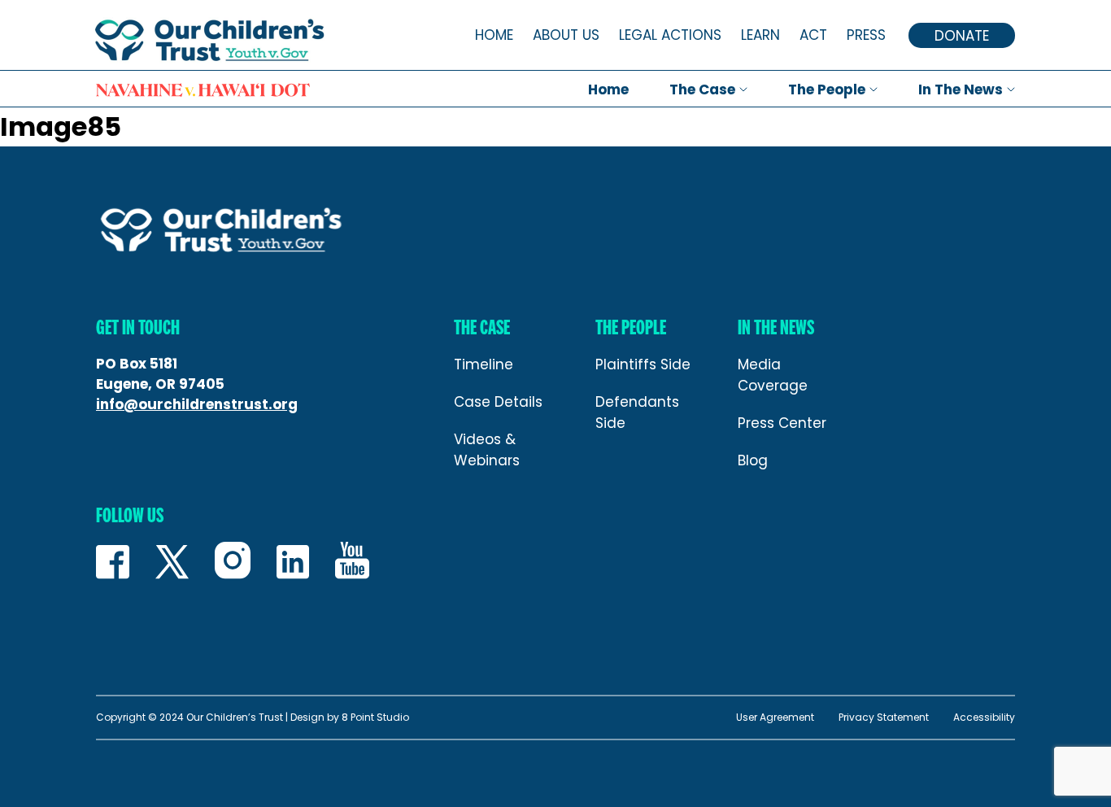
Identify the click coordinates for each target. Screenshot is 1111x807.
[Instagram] (233, 563)
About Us (566, 35)
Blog (753, 460)
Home (494, 35)
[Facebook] (112, 565)
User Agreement (775, 717)
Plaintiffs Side (643, 364)
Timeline (483, 364)
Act (813, 35)
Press (866, 35)
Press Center (782, 423)
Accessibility (984, 717)
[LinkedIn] (293, 565)
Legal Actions (670, 35)
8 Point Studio (375, 717)
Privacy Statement (884, 717)
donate (962, 36)
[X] (172, 565)
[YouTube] (352, 563)
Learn (760, 35)
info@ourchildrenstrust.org (197, 404)
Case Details (498, 402)
